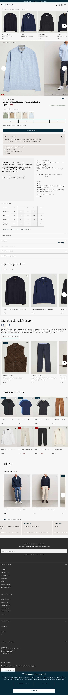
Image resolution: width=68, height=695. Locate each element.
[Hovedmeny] (65, 4)
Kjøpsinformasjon (6, 599)
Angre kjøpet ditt (5, 608)
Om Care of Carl (5, 575)
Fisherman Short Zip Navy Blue (45, 36)
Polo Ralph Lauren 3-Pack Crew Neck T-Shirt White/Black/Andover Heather (42, 420)
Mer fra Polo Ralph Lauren (17, 320)
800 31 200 (9, 652)
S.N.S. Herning (42, 34)
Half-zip (13, 42)
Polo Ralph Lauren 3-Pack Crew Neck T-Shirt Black (8, 420)
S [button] (10, 121)
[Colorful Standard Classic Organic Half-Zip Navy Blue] (17, 508)
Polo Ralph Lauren (8, 99)
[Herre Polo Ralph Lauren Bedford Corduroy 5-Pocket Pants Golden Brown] (59, 407)
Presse (3, 581)
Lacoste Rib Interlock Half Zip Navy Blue (42, 309)
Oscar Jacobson (6, 34)
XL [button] (57, 121)
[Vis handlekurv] (62, 4)
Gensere (8, 42)
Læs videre (61, 679)
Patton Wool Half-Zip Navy (7, 36)
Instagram (4, 626)
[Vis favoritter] (59, 5)
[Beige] (25, 115)
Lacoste (22, 34)
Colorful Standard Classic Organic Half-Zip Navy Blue (15, 510)
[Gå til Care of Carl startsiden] (7, 4)
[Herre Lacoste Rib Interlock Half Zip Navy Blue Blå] (28, 22)
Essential (21, 177)
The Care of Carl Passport (34, 1)
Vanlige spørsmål (5, 605)
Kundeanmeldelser (6, 611)
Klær (3, 42)
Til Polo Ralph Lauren (9, 336)
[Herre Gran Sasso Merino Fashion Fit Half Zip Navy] (45, 490)
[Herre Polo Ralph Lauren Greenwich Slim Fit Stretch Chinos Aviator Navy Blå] (44, 357)
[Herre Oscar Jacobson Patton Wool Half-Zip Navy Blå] (10, 22)
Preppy (5, 177)
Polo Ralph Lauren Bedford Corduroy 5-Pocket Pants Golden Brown (59, 420)
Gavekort (3, 614)
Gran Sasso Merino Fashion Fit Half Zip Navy (45, 510)
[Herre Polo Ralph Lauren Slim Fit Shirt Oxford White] (8, 436)
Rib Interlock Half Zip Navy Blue (27, 36)
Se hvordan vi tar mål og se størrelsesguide (16, 229)
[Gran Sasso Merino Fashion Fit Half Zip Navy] (45, 508)
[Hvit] (18, 115)
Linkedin (3, 635)
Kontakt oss (4, 602)
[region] (34, 528)
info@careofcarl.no (10, 650)
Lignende (13, 264)
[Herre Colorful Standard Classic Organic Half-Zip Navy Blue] (17, 490)
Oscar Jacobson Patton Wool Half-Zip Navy (14, 309)
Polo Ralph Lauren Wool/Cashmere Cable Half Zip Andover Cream (59, 449)
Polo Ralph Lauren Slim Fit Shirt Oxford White (8, 449)
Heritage (12, 177)
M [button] (26, 121)
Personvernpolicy (5, 584)
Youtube (3, 632)
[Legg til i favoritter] (27, 276)
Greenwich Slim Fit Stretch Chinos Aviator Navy (43, 378)
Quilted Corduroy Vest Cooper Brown (12, 378)
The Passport (4, 572)
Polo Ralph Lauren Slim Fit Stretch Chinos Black (42, 449)
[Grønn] (5, 115)
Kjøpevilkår (4, 578)
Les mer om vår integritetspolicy (34, 554)
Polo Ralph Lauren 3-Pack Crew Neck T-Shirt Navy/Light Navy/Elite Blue (25, 420)
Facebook (3, 629)
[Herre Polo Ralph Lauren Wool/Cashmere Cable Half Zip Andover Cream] (59, 436)
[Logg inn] (56, 5)
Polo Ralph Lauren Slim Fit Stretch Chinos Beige (25, 449)
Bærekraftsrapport (6, 587)
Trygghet (3, 569)
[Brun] (12, 115)
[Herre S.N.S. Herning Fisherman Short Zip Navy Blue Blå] (47, 22)
